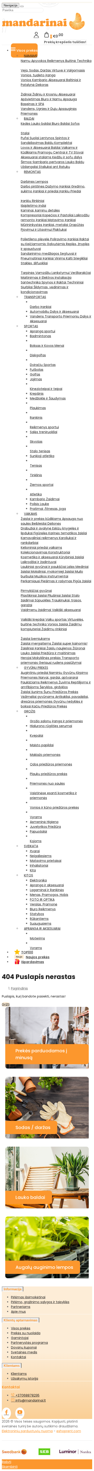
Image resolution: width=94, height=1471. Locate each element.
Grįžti (6, 1004)
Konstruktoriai (59, 552)
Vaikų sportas (56, 619)
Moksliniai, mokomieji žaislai (53, 571)
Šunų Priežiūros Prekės (61, 692)
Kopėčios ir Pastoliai (58, 215)
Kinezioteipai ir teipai (46, 388)
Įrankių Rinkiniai (32, 200)
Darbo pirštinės (33, 186)
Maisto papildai (42, 745)
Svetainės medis (24, 1352)
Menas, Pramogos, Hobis (49, 894)
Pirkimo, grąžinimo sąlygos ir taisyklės (40, 1302)
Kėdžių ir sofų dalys (67, 157)
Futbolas (36, 369)
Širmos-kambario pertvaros (43, 162)
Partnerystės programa (29, 1342)
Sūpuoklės (43, 600)
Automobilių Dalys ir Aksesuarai (54, 311)
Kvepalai (36, 735)
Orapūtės (76, 224)
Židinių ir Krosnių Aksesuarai (53, 94)
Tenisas (36, 465)
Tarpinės (28, 272)
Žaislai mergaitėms (36, 643)
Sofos (75, 123)
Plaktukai (60, 229)
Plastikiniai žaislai (34, 595)
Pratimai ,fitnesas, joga (48, 508)
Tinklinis (36, 475)
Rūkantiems (39, 918)
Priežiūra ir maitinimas (58, 653)
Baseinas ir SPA (32, 104)
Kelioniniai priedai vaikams (41, 547)
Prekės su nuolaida (25, 1333)
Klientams (12, 1366)
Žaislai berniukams (35, 638)
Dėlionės (54, 523)
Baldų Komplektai (58, 142)
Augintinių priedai (35, 672)
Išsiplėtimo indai (33, 205)
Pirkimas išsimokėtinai (28, 1297)
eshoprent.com (68, 1431)
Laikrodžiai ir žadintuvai (38, 562)
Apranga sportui (42, 331)
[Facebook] (6, 1413)
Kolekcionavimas (34, 552)
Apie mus (18, 1311)
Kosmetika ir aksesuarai (40, 557)
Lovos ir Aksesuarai (36, 147)
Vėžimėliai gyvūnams (38, 696)
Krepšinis (37, 393)
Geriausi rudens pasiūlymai (60, 662)
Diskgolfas (38, 355)
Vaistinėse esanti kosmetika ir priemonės (53, 795)
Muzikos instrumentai (51, 576)
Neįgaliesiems (41, 856)
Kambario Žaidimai (45, 499)
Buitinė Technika (78, 60)
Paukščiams (31, 682)
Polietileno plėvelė (35, 239)
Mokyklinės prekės (47, 658)
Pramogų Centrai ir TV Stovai (61, 152)
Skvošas (36, 441)
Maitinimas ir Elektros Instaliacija (46, 277)
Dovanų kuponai (24, 1347)
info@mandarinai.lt (30, 1400)
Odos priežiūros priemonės (51, 764)
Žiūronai (79, 648)
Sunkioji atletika (42, 456)
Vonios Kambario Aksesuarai (43, 80)
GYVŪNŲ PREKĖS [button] (36, 667)
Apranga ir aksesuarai (47, 885)
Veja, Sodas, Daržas (36, 70)
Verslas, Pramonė (43, 904)
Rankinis (36, 417)
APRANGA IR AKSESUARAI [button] (42, 928)
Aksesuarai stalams (36, 157)
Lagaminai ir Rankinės (47, 890)
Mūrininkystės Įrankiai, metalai (45, 224)
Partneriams (20, 1306)
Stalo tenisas (40, 451)
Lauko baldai (41, 123)
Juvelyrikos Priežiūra (45, 826)
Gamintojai (20, 1338)
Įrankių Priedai (70, 191)
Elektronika (38, 880)
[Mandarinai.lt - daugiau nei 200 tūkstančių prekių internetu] (43, 29)
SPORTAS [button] (31, 326)
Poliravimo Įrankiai (64, 239)
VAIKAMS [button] (30, 513)
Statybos (37, 914)
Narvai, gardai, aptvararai (58, 677)
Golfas (35, 374)
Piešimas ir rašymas (57, 581)
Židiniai (26, 94)
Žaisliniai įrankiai (34, 648)
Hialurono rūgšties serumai (51, 726)
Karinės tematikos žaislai (67, 533)
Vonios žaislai (58, 624)
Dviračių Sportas (43, 364)
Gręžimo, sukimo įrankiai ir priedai (53, 188)
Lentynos (47, 138)
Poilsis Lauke (39, 504)
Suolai (35, 138)
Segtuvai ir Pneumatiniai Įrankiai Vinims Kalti (49, 256)
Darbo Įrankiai (40, 306)
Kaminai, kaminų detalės (40, 210)
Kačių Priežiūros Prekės (49, 706)
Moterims (37, 938)
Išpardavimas (32, 962)
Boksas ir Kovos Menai (47, 345)
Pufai (25, 138)
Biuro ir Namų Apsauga (59, 99)
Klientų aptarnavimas (20, 1320)
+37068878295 (27, 1395)
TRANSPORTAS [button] (35, 297)
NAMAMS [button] (30, 55)
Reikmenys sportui (44, 427)
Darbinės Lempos (34, 181)
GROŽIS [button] (29, 711)
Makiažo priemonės (45, 754)
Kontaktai (18, 1357)
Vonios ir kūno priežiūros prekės (54, 807)
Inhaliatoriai (39, 865)
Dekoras (42, 84)
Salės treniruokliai (43, 432)
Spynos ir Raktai (54, 282)
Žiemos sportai (41, 484)
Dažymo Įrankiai (58, 186)
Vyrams (36, 817)
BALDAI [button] (29, 118)
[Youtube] (19, 1413)
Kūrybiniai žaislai (71, 557)
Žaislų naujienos (60, 648)
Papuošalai (38, 831)
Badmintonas (40, 336)
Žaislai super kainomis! (69, 643)
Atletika (36, 494)
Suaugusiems (40, 923)
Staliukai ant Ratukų (54, 166)
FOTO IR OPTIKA (42, 899)
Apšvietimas (31, 99)
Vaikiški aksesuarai (66, 610)
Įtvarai (35, 851)
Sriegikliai (80, 258)
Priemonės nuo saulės (47, 783)
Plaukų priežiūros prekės (48, 774)
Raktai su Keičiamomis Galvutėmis (55, 241)
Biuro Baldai (61, 123)
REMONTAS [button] (32, 171)
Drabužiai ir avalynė (36, 528)
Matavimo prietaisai (45, 860)
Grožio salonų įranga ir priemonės (56, 721)
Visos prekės (20, 1328)
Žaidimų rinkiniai (54, 629)
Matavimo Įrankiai (62, 220)
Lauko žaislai (31, 653)
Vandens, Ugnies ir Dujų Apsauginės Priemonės (49, 111)
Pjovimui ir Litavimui (37, 229)
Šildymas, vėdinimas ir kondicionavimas (44, 289)
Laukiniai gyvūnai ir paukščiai (44, 566)
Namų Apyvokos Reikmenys (43, 60)
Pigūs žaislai (82, 581)
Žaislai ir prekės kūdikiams (41, 518)
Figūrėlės (41, 533)
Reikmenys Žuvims (56, 682)
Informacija (12, 1289)
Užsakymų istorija (24, 1378)
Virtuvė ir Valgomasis (68, 70)
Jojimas (36, 379)
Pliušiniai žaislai (60, 595)
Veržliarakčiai (80, 272)
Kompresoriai (31, 215)
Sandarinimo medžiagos (40, 253)
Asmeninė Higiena (44, 822)
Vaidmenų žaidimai (36, 610)
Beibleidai (39, 523)
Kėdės (26, 123)
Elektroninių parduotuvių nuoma (27, 1431)
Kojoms (36, 841)
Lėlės (71, 566)
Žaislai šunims (32, 692)
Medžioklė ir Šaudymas (48, 398)
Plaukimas (38, 408)
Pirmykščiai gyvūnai (36, 590)
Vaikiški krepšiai (33, 619)
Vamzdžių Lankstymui (52, 272)
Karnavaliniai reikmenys (40, 538)
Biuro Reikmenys (43, 909)
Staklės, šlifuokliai (34, 263)
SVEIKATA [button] (31, 846)
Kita (33, 870)
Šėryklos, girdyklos (54, 687)
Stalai (25, 133)
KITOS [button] (28, 875)
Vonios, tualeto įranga (38, 75)
